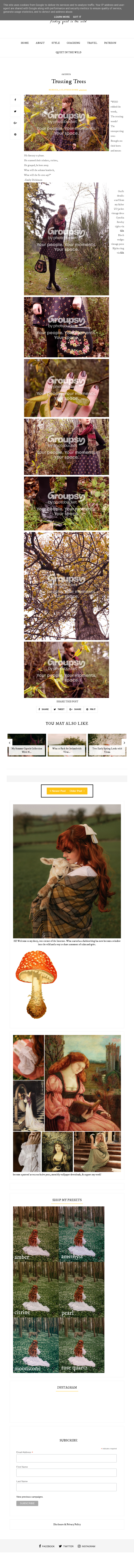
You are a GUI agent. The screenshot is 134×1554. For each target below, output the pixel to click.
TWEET (60, 709)
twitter (68, 1546)
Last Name (22, 1481)
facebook (48, 1546)
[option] (27, 747)
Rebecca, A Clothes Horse (63, 90)
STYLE (56, 43)
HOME (25, 43)
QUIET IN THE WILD (68, 52)
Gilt (122, 230)
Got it (77, 16)
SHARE (45, 709)
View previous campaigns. (29, 1496)
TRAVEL (92, 43)
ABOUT (40, 43)
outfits (66, 74)
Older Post (76, 791)
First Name (22, 1467)
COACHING (73, 43)
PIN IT (92, 709)
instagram (88, 1546)
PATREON (110, 43)
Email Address (24, 1452)
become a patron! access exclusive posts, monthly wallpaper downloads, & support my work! (57, 1174)
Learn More (62, 16)
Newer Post (59, 791)
